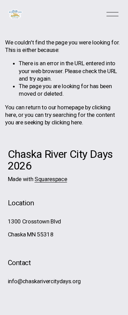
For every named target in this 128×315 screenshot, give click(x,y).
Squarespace (50, 179)
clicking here (67, 122)
